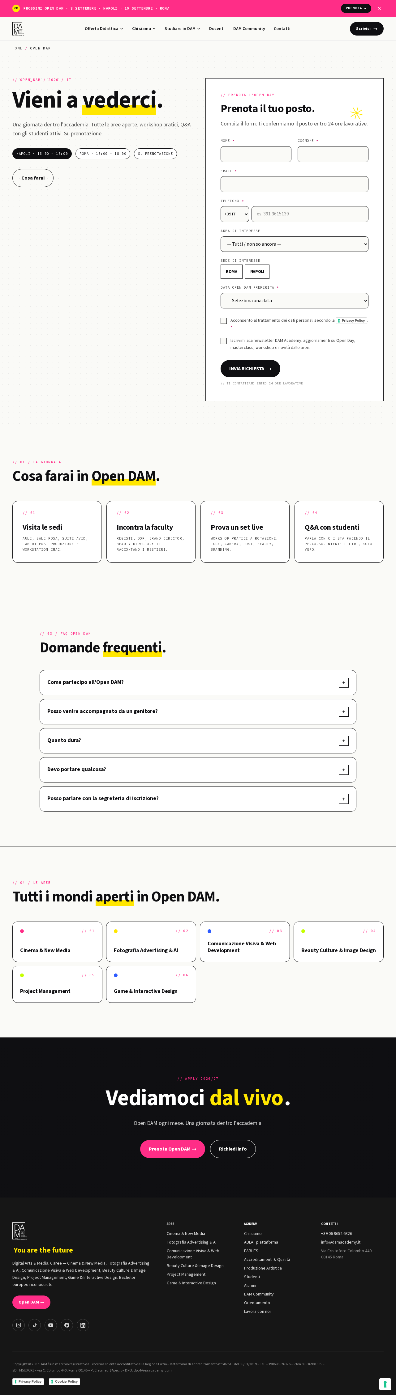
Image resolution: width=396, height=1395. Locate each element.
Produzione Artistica (263, 1268)
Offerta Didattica (101, 29)
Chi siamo (141, 29)
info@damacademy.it (340, 1242)
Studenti (252, 1277)
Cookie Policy (66, 1381)
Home (17, 48)
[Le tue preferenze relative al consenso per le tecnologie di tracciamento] (385, 1384)
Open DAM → (31, 1302)
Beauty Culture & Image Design (195, 1266)
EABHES (251, 1251)
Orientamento (257, 1303)
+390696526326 (278, 1364)
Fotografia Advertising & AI (192, 1242)
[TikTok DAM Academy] (34, 1325)
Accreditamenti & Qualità (267, 1260)
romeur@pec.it (110, 1370)
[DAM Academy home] (19, 29)
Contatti (282, 29)
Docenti (217, 29)
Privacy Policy (353, 320)
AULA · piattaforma (261, 1242)
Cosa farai (33, 178)
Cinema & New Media (186, 1234)
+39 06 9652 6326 (336, 1234)
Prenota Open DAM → (172, 1149)
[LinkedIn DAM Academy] (83, 1325)
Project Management (186, 1274)
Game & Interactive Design (191, 1283)
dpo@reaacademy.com (153, 1370)
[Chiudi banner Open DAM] (379, 8)
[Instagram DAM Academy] (18, 1325)
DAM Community (249, 29)
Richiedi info (233, 1149)
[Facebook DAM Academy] (67, 1325)
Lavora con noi (257, 1311)
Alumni (250, 1286)
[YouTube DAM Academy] (51, 1325)
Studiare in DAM (180, 29)
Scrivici (366, 29)
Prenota (356, 8)
